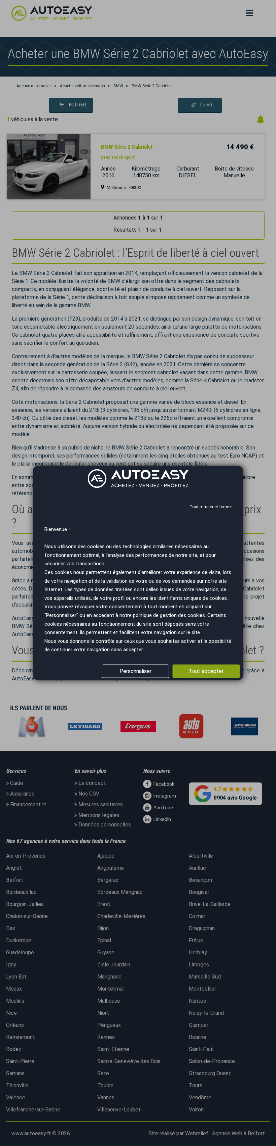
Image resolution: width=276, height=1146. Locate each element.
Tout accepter (206, 671)
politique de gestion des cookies (169, 615)
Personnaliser (135, 671)
